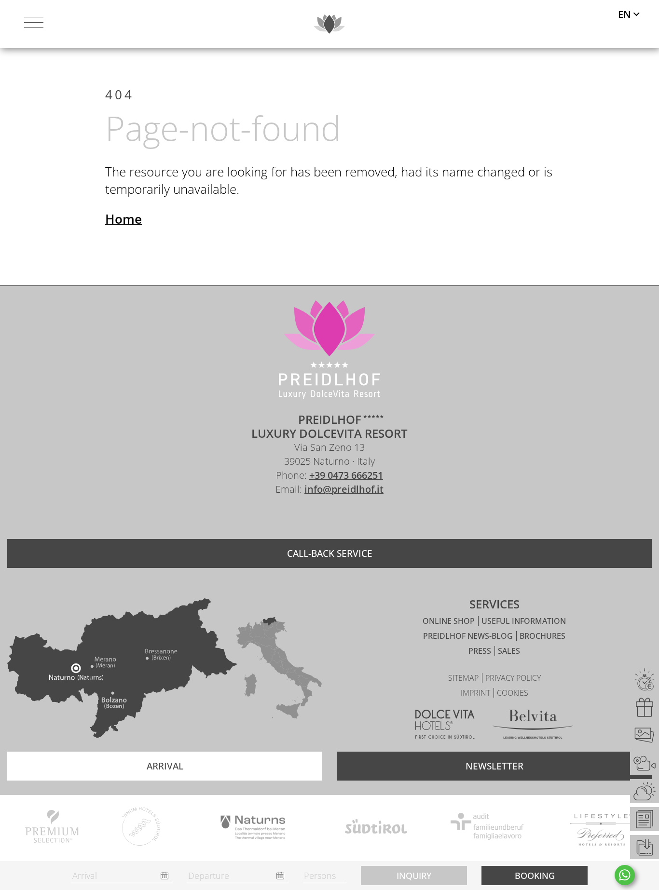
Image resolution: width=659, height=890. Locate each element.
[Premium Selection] (51, 828)
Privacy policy (513, 678)
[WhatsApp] (625, 875)
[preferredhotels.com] (601, 828)
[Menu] (33, 24)
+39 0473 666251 (346, 475)
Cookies (512, 693)
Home (123, 219)
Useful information (523, 621)
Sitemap (464, 678)
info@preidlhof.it (344, 489)
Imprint (476, 693)
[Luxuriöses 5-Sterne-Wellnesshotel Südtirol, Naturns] (315, 517)
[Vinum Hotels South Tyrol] (141, 828)
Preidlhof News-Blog (469, 636)
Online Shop (450, 621)
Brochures (542, 636)
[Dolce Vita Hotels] (445, 726)
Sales (509, 651)
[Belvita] (533, 726)
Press (480, 651)
